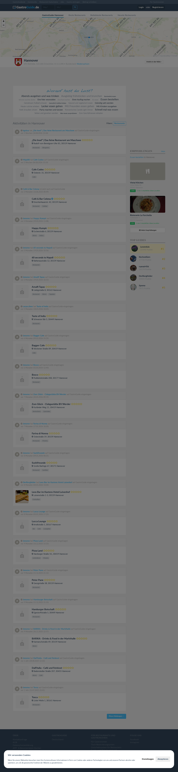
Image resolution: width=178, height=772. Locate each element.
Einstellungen (148, 759)
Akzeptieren (163, 759)
